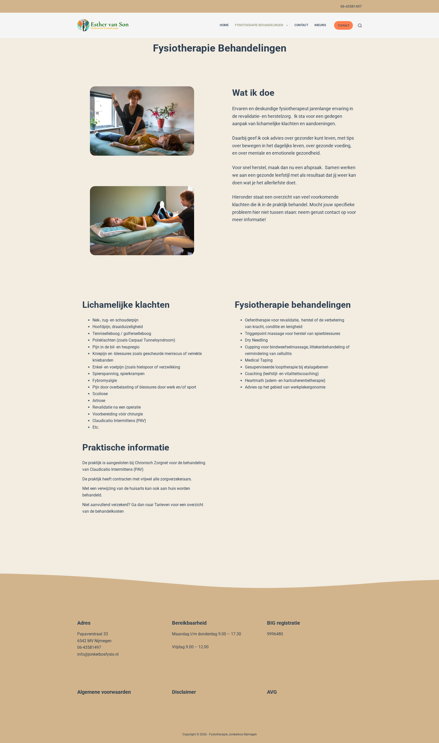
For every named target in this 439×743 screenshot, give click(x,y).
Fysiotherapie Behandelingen (259, 25)
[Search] (360, 25)
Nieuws (320, 25)
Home (224, 25)
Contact (301, 25)
